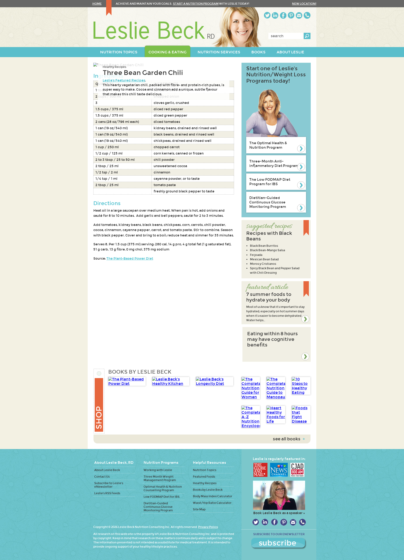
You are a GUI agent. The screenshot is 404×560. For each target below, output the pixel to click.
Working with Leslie (158, 470)
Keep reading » (276, 302)
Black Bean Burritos (264, 245)
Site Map (199, 509)
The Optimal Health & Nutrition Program (268, 145)
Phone (307, 15)
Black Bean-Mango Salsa (267, 250)
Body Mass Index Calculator (212, 496)
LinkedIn (275, 15)
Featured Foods (204, 476)
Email (299, 15)
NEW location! (304, 3)
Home (97, 3)
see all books (289, 439)
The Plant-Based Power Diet (129, 258)
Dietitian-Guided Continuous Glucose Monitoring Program (267, 202)
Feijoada (256, 255)
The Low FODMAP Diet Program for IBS (269, 181)
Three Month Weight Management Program (160, 478)
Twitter (267, 15)
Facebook (283, 15)
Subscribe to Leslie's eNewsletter (108, 484)
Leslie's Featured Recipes (124, 80)
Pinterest (291, 15)
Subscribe (279, 543)
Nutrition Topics (204, 470)
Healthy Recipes (114, 67)
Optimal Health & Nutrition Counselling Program (163, 488)
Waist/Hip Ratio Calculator (212, 503)
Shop (99, 401)
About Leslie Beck (107, 470)
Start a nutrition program (196, 3)
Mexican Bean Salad (264, 259)
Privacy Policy (208, 527)
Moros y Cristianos (263, 263)
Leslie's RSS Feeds (107, 493)
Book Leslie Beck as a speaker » (279, 513)
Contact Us (102, 476)
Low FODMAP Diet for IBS (162, 496)
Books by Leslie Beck (208, 489)
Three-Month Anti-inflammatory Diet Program (274, 163)
